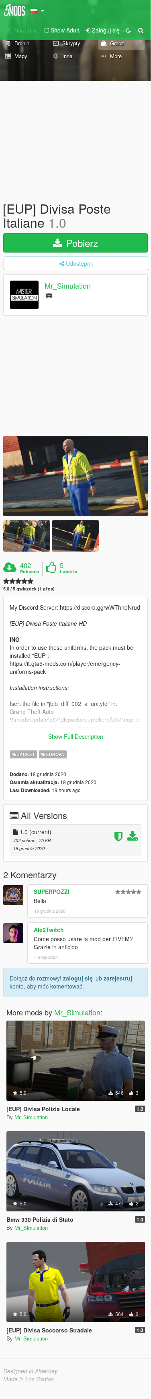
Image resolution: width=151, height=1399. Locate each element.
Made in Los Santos (28, 1379)
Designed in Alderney (30, 1371)
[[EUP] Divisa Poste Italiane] (75, 476)
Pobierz (80, 243)
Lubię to (69, 571)
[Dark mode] (128, 30)
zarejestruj (118, 978)
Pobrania (29, 571)
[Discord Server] (49, 295)
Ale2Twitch (49, 930)
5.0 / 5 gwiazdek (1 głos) (29, 588)
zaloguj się (78, 978)
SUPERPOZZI (51, 892)
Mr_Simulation (68, 286)
